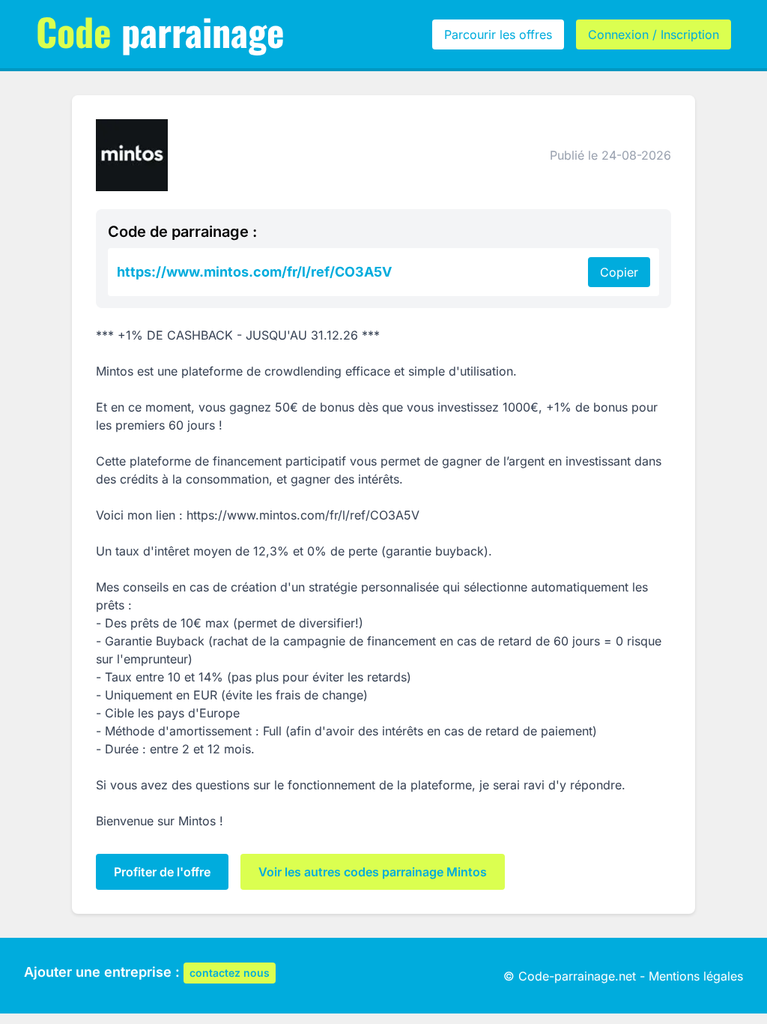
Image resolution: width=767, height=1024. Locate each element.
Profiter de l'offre (162, 871)
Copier (619, 272)
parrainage (160, 30)
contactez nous (230, 972)
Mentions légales (696, 976)
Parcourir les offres (498, 34)
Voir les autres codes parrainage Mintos (372, 871)
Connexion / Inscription (653, 34)
